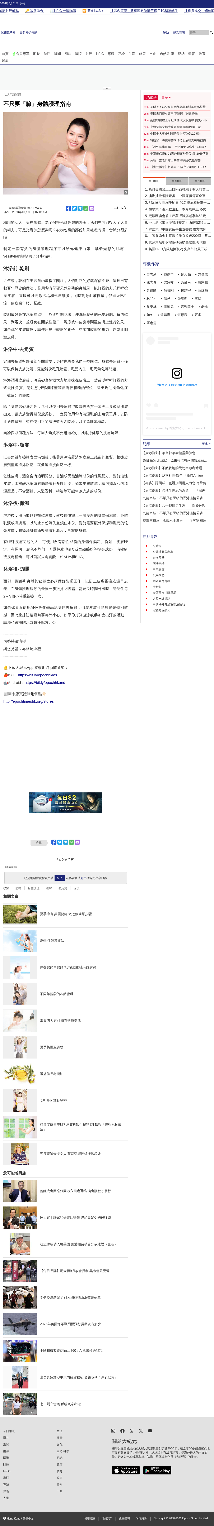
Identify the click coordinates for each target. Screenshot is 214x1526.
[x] (141, 1430)
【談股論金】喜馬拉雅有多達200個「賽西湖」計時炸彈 (180, 236)
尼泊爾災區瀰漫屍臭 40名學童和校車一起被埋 (179, 203)
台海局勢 (158, 557)
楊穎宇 (186, 290)
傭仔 (167, 298)
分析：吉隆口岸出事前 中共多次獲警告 (175, 160)
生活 (132, 54)
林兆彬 (151, 298)
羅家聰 (203, 282)
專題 (6, 1484)
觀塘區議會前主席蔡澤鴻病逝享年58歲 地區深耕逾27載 (179, 216)
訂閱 (84, 878)
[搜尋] (211, 32)
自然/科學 (167, 54)
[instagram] (113, 1430)
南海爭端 (158, 563)
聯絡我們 (107, 1518)
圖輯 (59, 1484)
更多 (198, 315)
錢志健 (151, 282)
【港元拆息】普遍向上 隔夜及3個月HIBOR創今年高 (179, 167)
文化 (152, 54)
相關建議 (89, 1518)
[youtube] (150, 1430)
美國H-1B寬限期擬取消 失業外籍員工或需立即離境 (180, 249)
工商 (59, 1491)
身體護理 (33, 888)
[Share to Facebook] (68, 208)
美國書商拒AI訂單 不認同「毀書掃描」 (175, 113)
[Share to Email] (91, 208)
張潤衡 (182, 298)
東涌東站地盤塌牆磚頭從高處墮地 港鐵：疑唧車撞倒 (179, 243)
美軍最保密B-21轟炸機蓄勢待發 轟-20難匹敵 (179, 153)
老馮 (204, 306)
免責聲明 (124, 1518)
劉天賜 (186, 274)
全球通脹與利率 (163, 551)
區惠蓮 (151, 323)
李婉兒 (169, 306)
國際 (78, 54)
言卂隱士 (187, 306)
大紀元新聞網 (12, 94)
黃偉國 (151, 290)
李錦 (198, 298)
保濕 (76, 888)
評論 (121, 54)
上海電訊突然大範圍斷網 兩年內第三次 (175, 127)
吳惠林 (151, 306)
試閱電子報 (8, 32)
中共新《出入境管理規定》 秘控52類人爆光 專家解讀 (179, 223)
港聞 (57, 54)
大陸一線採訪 (161, 598)
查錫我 (182, 315)
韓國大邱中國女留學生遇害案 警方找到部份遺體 (179, 229)
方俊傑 (203, 274)
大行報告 (158, 587)
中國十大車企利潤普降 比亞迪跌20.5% (175, 133)
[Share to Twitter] (74, 208)
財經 (88, 54)
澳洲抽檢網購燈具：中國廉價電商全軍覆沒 (179, 196)
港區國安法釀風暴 (164, 592)
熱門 (47, 54)
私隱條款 (141, 1518)
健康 (142, 54)
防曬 (18, 888)
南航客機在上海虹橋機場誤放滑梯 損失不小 (178, 120)
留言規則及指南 (11, 867)
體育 (191, 54)
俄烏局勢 (158, 575)
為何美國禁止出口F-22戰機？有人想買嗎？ (177, 190)
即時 (36, 54)
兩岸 (68, 54)
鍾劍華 (169, 274)
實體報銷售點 (28, 32)
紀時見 (157, 546)
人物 (6, 1497)
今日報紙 (9, 1431)
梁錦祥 (169, 282)
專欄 (111, 54)
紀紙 (181, 54)
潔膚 (49, 888)
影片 (6, 1437)
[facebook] (122, 1430)
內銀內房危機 (161, 581)
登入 (60, 878)
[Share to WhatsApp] (85, 208)
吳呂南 (186, 282)
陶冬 (149, 315)
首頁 (5, 54)
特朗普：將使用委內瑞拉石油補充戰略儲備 (178, 140)
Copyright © (161, 1518)
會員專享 (22, 54)
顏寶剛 (169, 290)
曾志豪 (151, 274)
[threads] (132, 1430)
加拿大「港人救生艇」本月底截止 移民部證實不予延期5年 (179, 209)
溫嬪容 (165, 315)
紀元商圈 (179, 32)
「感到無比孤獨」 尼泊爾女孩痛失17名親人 (178, 147)
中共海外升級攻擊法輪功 (169, 604)
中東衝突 (158, 569)
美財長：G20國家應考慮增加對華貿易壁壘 (178, 107)
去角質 (62, 888)
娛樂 (5, 61)
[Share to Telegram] (80, 208)
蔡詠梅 (203, 290)
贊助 (166, 32)
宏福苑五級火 (161, 610)
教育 (202, 54)
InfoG (100, 54)
